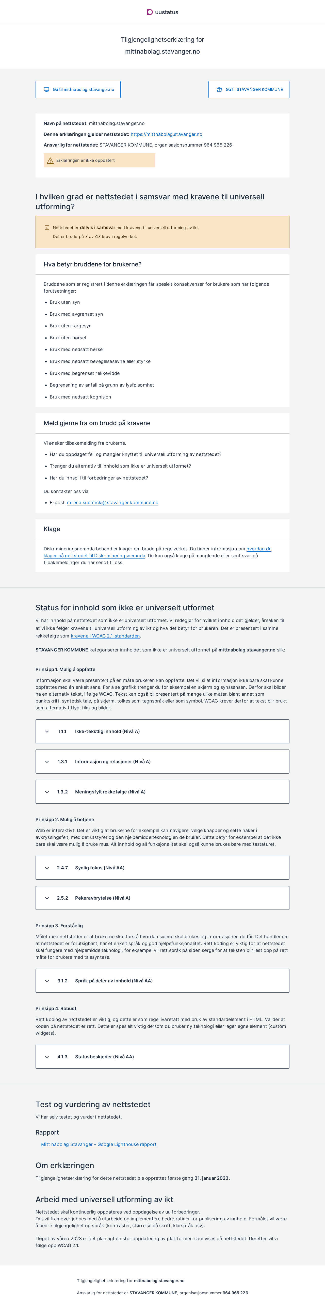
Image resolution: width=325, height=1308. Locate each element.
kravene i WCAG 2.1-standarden (105, 636)
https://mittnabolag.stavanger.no (167, 134)
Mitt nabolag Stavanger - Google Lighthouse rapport (99, 1144)
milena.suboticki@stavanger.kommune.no (112, 502)
